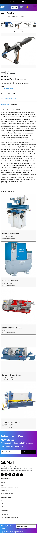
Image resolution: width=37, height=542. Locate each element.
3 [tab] (20, 31)
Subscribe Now (28, 452)
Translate (26, 528)
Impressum (4, 514)
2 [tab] (17, 31)
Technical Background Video (9, 488)
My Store (15, 16)
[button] (14, 7)
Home (8, 16)
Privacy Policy (5, 490)
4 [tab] (22, 31)
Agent (2, 506)
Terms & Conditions (7, 493)
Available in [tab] (14, 104)
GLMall (3, 482)
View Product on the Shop (9, 98)
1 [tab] (14, 31)
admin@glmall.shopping (11, 517)
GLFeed (24, 2)
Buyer (2, 503)
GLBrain (12, 2)
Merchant (4, 501)
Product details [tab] (5, 104)
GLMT (2, 485)
